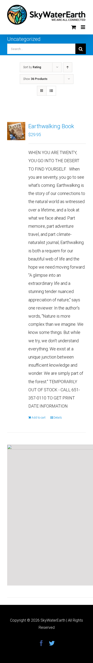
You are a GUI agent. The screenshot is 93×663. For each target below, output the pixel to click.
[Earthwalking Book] (16, 131)
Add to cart (39, 417)
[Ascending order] (67, 67)
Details (58, 417)
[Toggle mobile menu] (83, 27)
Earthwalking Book (51, 126)
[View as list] (51, 90)
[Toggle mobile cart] (73, 27)
